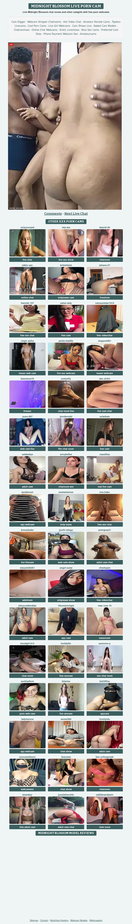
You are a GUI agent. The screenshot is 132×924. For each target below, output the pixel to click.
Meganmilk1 (104, 340)
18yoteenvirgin (66, 605)
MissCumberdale (27, 605)
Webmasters (96, 920)
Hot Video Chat (72, 21)
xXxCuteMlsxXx (27, 756)
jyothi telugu (66, 529)
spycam (104, 713)
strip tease (66, 524)
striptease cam (66, 297)
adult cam (27, 486)
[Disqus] (66, 877)
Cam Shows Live (82, 25)
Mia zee (66, 227)
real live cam (105, 486)
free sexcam (66, 675)
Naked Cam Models (105, 25)
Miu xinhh (104, 378)
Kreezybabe (27, 529)
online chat (27, 297)
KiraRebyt (27, 794)
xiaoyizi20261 (27, 567)
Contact (44, 920)
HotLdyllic (66, 643)
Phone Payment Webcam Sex (61, 33)
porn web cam (27, 713)
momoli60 (66, 719)
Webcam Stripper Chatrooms (44, 21)
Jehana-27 (104, 265)
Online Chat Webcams (44, 29)
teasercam (104, 637)
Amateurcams (88, 33)
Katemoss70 (27, 378)
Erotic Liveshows (69, 29)
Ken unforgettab (104, 756)
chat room (27, 675)
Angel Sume (66, 567)
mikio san (27, 265)
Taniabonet (27, 492)
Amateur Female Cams (96, 21)
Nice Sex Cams (90, 29)
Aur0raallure (27, 681)
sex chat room (105, 675)
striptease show (66, 600)
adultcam (27, 600)
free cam (66, 335)
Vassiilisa (104, 454)
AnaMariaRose (66, 492)
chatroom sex (66, 486)
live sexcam (66, 713)
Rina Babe (104, 492)
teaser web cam (27, 373)
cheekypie (104, 567)
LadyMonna (27, 719)
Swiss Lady (66, 303)
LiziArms (66, 681)
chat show (66, 751)
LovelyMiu (104, 719)
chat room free (66, 411)
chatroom (104, 259)
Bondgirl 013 (27, 643)
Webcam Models (78, 920)
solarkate (105, 416)
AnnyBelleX (66, 454)
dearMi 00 (104, 227)
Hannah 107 (27, 303)
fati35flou (104, 681)
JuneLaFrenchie (66, 794)
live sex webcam (66, 373)
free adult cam (27, 827)
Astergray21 (104, 529)
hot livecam (27, 562)
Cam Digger (18, 21)
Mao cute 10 (104, 605)
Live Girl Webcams (59, 25)
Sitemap (34, 920)
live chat (27, 259)
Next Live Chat (76, 214)
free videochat (105, 335)
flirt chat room (66, 448)
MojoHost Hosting (59, 920)
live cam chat (104, 411)
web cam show (66, 562)
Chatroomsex (22, 29)
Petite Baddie (66, 340)
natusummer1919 (104, 303)
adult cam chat (105, 562)
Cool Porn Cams (37, 25)
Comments (53, 214)
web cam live (27, 448)
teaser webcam (104, 373)
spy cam (66, 637)
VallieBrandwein (104, 794)
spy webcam (27, 524)
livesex (27, 411)
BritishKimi (66, 265)
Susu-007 (27, 416)
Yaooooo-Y (105, 643)
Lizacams (66, 756)
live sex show (66, 259)
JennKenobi (66, 416)
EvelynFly (66, 378)
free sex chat (27, 335)
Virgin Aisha (27, 340)
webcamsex (27, 789)
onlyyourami (27, 227)
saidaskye (27, 454)
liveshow (105, 297)
